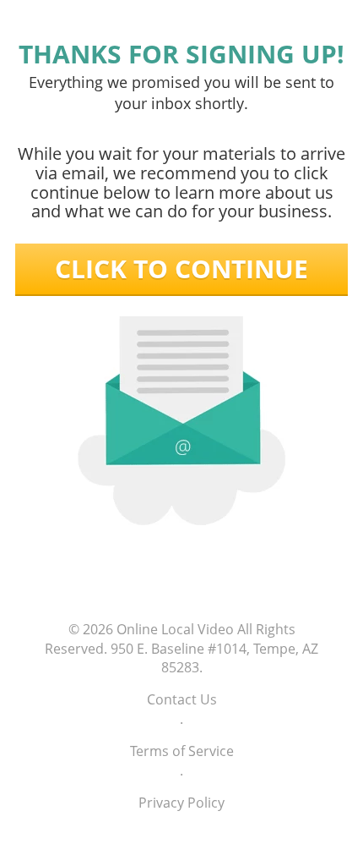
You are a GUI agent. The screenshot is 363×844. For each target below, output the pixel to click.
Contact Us (182, 699)
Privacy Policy (181, 802)
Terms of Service (182, 751)
